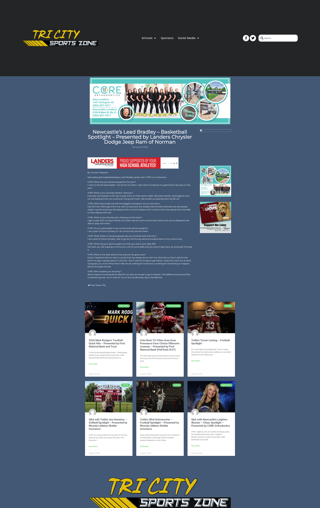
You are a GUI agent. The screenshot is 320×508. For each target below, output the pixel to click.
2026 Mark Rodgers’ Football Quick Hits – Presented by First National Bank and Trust (107, 343)
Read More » (93, 364)
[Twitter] (253, 38)
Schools (147, 38)
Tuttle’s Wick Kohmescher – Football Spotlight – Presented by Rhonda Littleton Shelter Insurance (159, 424)
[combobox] (278, 38)
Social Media (187, 38)
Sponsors (167, 38)
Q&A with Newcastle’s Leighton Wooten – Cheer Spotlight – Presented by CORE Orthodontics (210, 422)
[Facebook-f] (246, 38)
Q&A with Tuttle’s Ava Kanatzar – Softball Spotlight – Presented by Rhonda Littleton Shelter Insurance (108, 424)
